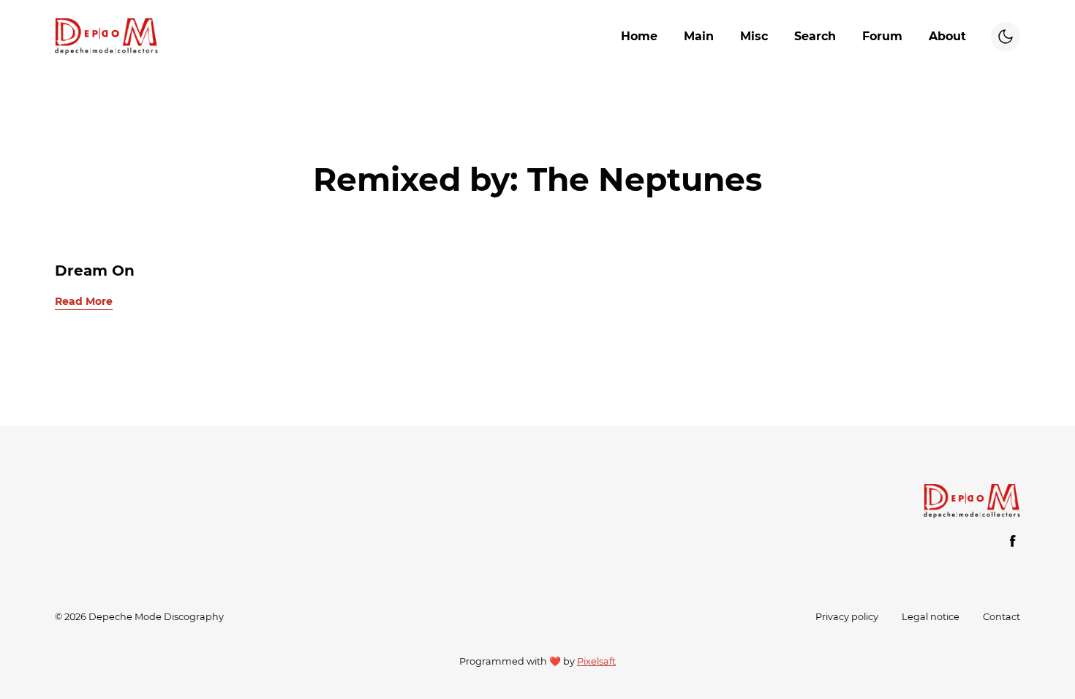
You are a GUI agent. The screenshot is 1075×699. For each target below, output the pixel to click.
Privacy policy (846, 616)
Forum (882, 36)
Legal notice (930, 616)
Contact (1001, 616)
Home (639, 36)
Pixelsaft (596, 661)
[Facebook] (1013, 541)
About (947, 36)
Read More (84, 301)
